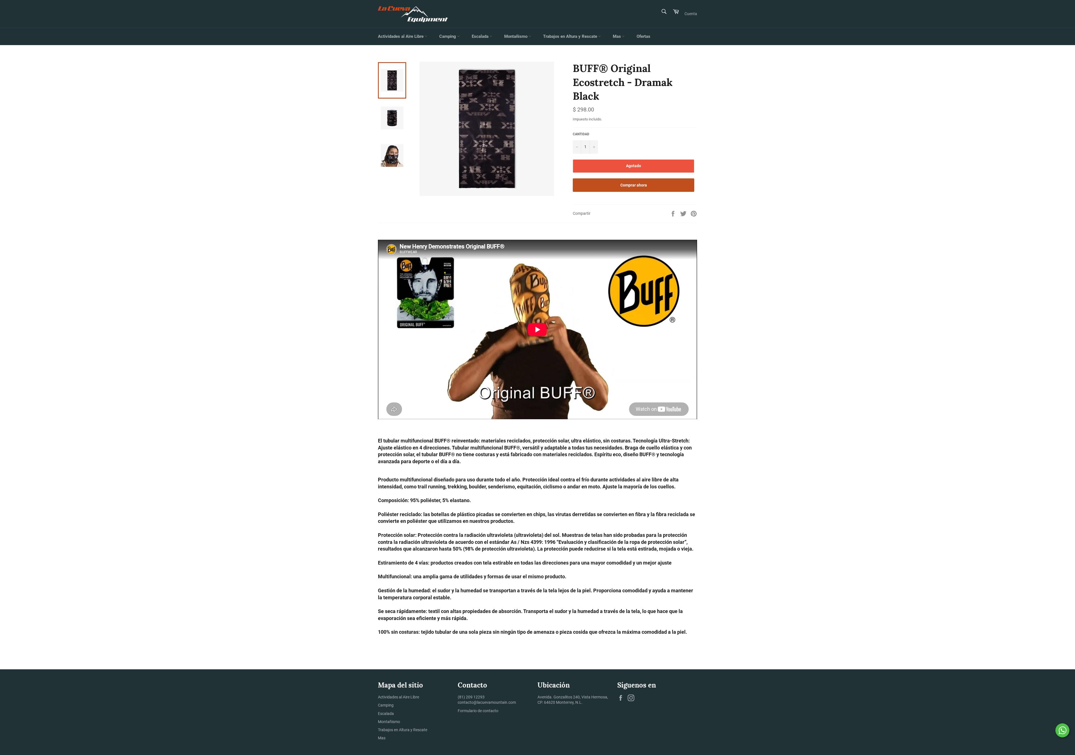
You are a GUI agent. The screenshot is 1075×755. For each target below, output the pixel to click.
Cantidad (581, 134)
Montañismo (516, 36)
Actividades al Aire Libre (401, 36)
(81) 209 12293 (471, 697)
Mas (617, 36)
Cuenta (690, 13)
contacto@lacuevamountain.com (487, 702)
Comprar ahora (633, 185)
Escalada (481, 36)
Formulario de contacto (478, 711)
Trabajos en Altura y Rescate (570, 36)
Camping (448, 36)
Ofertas (643, 36)
